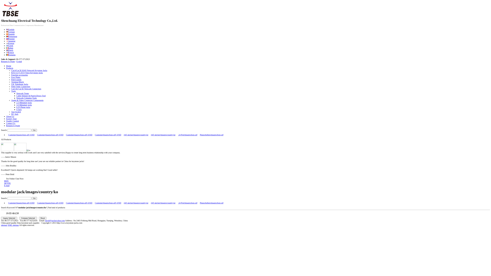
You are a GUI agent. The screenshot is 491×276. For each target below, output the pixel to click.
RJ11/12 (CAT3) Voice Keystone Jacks (27, 73)
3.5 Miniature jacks (24, 105)
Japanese (11, 41)
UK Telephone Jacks (19, 84)
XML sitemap (13, 225)
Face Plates (15, 77)
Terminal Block (17, 82)
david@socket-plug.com (55, 221)
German (11, 32)
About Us (10, 116)
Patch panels (16, 80)
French (11, 52)
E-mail (19, 61)
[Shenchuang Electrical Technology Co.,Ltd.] (10, 16)
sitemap (4, 225)
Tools (13, 91)
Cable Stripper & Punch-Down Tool (31, 96)
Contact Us (10, 123)
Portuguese (12, 36)
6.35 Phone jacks (23, 107)
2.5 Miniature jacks (24, 103)
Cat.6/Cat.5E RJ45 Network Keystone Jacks (29, 70)
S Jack (19, 109)
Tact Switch (16, 112)
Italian (10, 48)
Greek (10, 46)
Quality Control (12, 121)
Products (9, 68)
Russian (11, 39)
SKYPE (7, 183)
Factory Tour (11, 119)
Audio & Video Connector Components (27, 100)
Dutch (10, 50)
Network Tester (22, 93)
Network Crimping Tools (26, 98)
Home (8, 66)
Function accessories (19, 75)
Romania (11, 55)
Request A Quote (8, 61)
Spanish (11, 34)
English (11, 29)
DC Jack (14, 114)
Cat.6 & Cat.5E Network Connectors (26, 89)
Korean (11, 43)
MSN (6, 181)
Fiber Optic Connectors (20, 86)
